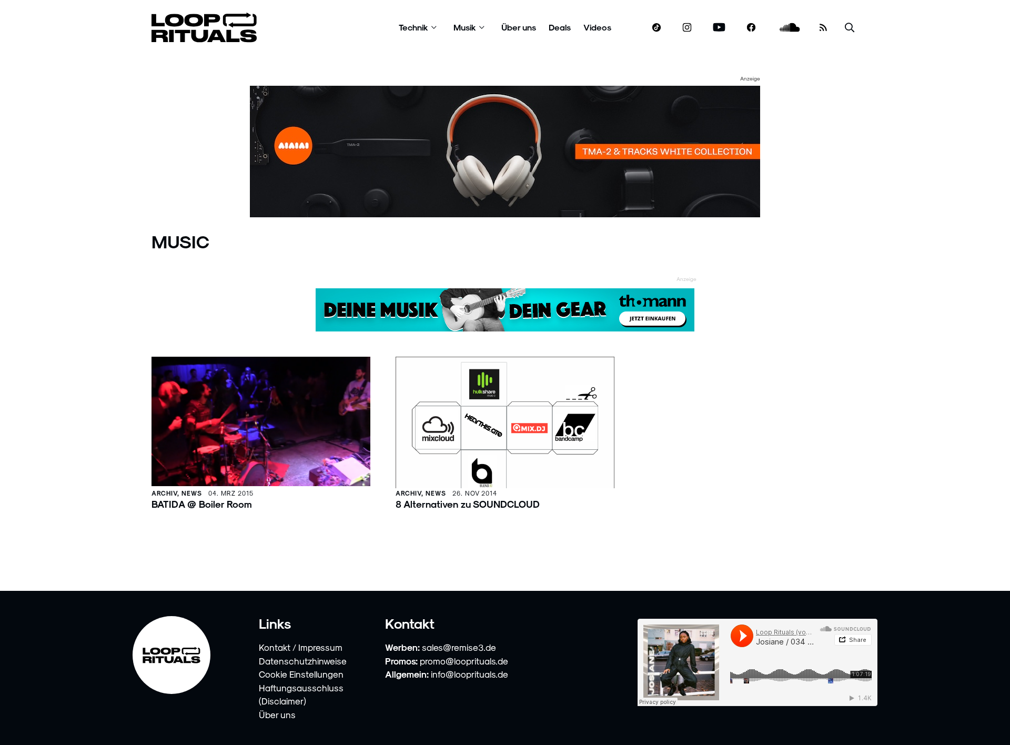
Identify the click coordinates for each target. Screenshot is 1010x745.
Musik (464, 27)
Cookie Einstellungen (301, 674)
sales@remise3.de (459, 647)
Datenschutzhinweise (303, 661)
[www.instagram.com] (687, 27)
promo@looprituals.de (464, 661)
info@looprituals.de (469, 674)
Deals (560, 27)
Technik (413, 27)
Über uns (518, 27)
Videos (597, 27)
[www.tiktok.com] (657, 27)
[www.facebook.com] (751, 27)
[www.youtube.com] (719, 27)
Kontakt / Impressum (300, 647)
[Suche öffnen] (849, 28)
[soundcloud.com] (789, 27)
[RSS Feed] (823, 27)
